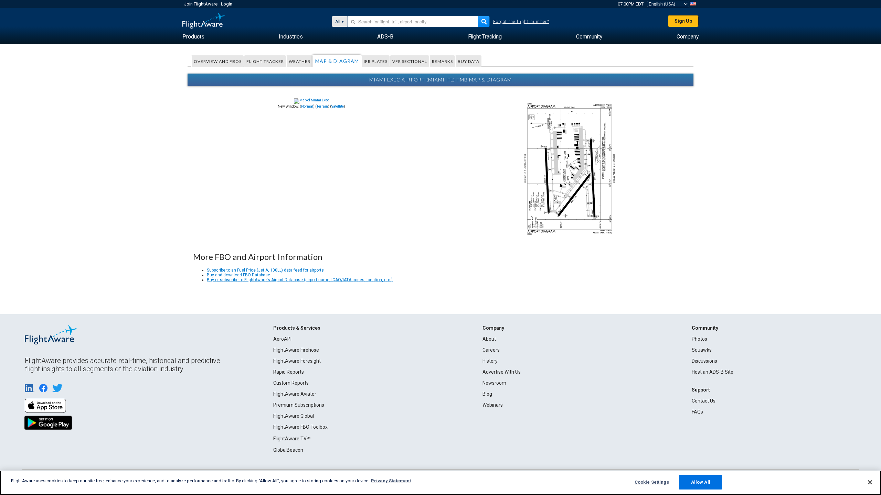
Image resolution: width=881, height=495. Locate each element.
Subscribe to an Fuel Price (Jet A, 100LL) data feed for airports (265, 270)
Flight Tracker (265, 61)
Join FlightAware (200, 4)
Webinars (492, 405)
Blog (487, 394)
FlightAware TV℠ (291, 438)
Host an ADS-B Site (712, 372)
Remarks (442, 61)
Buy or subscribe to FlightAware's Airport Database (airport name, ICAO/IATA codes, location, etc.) (300, 279)
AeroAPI (282, 339)
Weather (299, 61)
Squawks (702, 350)
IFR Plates (376, 61)
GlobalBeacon (288, 450)
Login (226, 4)
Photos (699, 339)
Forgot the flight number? (521, 21)
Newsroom (494, 383)
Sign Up (683, 21)
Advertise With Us (501, 372)
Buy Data (468, 61)
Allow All (700, 482)
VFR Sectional (409, 61)
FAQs (697, 412)
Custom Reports (291, 383)
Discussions (704, 361)
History (490, 361)
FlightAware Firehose (296, 350)
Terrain (322, 106)
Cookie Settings (652, 482)
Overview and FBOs (218, 61)
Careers (491, 350)
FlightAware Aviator (294, 394)
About (489, 339)
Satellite (337, 106)
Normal (307, 106)
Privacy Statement (391, 480)
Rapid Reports (288, 372)
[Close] (870, 482)
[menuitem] (193, 37)
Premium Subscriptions (298, 405)
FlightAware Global (293, 416)
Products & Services (296, 328)
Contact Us (703, 401)
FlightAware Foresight (297, 361)
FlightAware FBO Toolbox (300, 427)
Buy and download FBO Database (238, 275)
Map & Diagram (337, 61)
